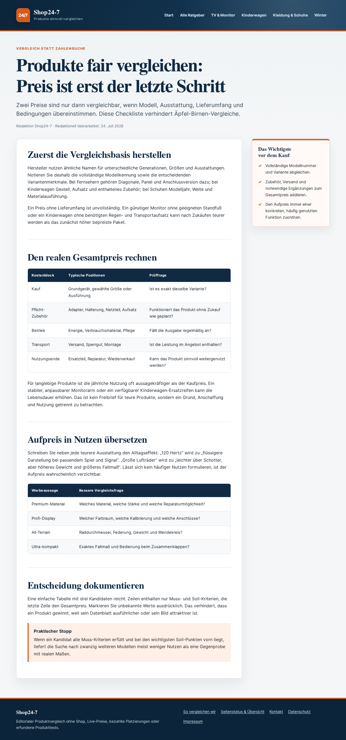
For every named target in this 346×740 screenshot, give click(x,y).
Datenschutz (299, 711)
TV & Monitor (223, 15)
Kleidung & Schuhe (290, 15)
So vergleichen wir (199, 711)
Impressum (193, 721)
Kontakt (276, 711)
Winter (320, 15)
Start (168, 15)
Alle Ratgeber (192, 15)
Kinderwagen (254, 15)
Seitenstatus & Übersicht (242, 711)
